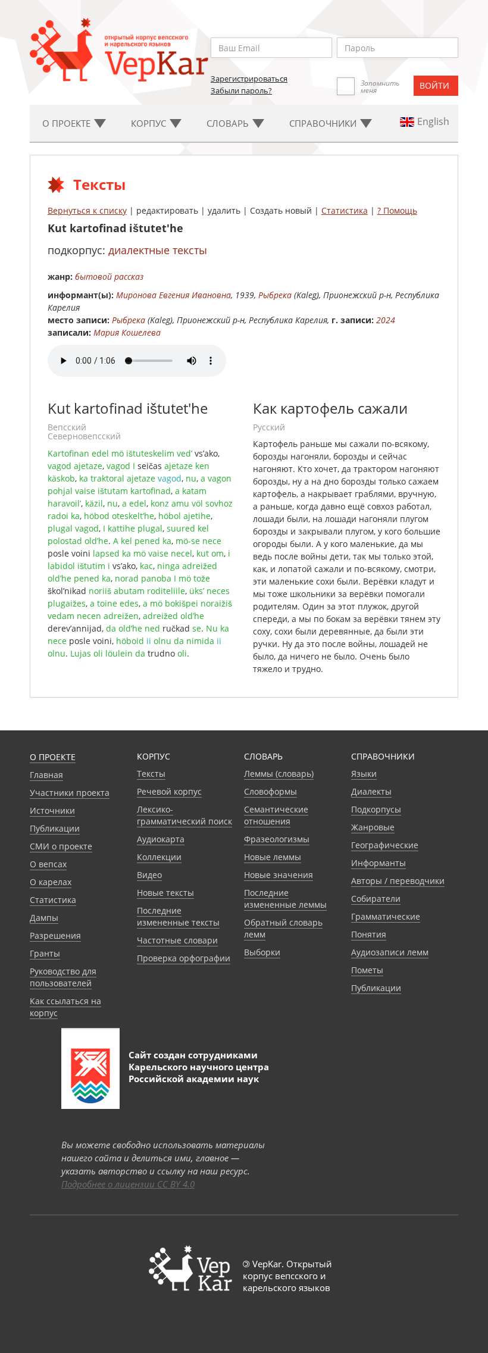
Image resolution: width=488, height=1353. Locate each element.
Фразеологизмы (276, 839)
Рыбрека (275, 295)
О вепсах (48, 864)
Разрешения (55, 935)
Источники (52, 810)
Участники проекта (70, 792)
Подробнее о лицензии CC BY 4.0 (128, 1184)
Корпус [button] (149, 123)
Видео (149, 874)
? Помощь (397, 210)
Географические (384, 845)
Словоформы (270, 791)
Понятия (368, 934)
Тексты (151, 773)
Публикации (55, 828)
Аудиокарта (160, 839)
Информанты (378, 862)
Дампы (44, 917)
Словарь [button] (229, 123)
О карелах (50, 882)
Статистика (344, 210)
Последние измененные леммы (285, 898)
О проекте (53, 757)
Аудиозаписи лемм (389, 952)
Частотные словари (177, 940)
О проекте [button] (67, 123)
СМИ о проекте (61, 846)
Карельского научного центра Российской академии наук (199, 1073)
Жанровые (373, 827)
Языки (364, 773)
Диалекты (371, 791)
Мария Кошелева (127, 332)
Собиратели (376, 898)
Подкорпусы (376, 809)
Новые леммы (272, 857)
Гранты (45, 953)
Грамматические (385, 916)
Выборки (262, 952)
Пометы (367, 970)
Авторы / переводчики (398, 880)
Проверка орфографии (183, 958)
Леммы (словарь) (279, 773)
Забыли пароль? (241, 90)
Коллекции (159, 857)
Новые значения (278, 874)
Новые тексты (165, 892)
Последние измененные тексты (178, 916)
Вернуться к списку (87, 210)
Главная (46, 774)
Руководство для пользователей (63, 977)
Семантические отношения (276, 815)
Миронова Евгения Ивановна (173, 295)
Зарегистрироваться (249, 78)
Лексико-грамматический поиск (184, 815)
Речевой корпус (169, 791)
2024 (385, 320)
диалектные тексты (157, 250)
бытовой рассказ (109, 276)
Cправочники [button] (324, 123)
